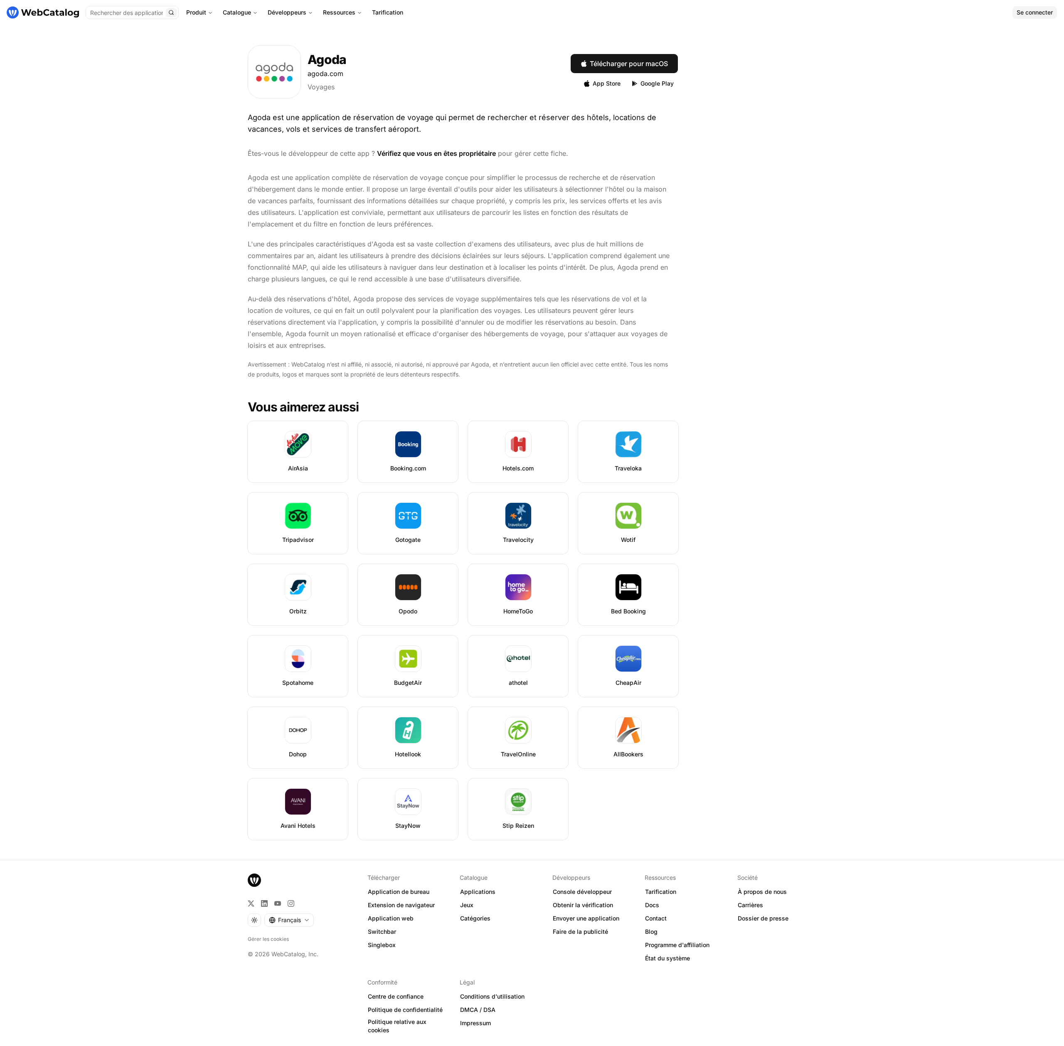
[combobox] (289, 920)
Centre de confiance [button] (396, 996)
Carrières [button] (750, 904)
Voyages (321, 87)
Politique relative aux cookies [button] (397, 1026)
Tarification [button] (660, 891)
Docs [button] (652, 904)
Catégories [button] (475, 918)
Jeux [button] (466, 904)
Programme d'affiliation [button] (677, 944)
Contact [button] (656, 918)
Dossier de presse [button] (763, 918)
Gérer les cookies (268, 939)
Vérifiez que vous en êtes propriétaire (436, 153)
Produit (196, 12)
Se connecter (1035, 12)
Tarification (387, 12)
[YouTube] (277, 903)
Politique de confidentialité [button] (405, 1009)
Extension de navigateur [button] (401, 904)
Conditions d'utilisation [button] (492, 996)
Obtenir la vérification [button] (583, 904)
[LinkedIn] (264, 903)
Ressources (339, 12)
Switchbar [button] (382, 931)
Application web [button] (391, 918)
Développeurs (287, 12)
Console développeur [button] (582, 891)
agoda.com (325, 73)
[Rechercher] (171, 12)
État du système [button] (667, 958)
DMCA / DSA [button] (477, 1009)
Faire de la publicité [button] (580, 931)
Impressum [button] (475, 1022)
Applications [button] (477, 891)
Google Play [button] (657, 83)
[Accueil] (43, 12)
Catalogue (237, 12)
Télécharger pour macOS (629, 63)
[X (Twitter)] (251, 903)
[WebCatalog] (254, 880)
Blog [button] (651, 931)
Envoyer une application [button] (586, 918)
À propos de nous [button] (762, 891)
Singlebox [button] (382, 944)
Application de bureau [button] (398, 891)
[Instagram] (291, 903)
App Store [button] (607, 83)
